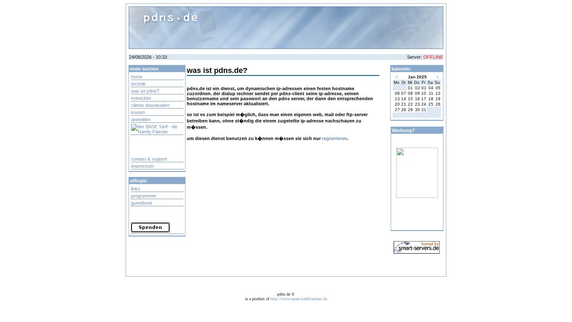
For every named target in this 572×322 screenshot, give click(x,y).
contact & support (149, 158)
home (136, 76)
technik (138, 83)
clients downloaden (150, 105)
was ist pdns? (145, 90)
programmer (143, 195)
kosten (138, 112)
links (135, 188)
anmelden (141, 119)
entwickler (141, 98)
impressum (142, 166)
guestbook (141, 202)
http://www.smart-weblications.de (299, 298)
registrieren (334, 138)
